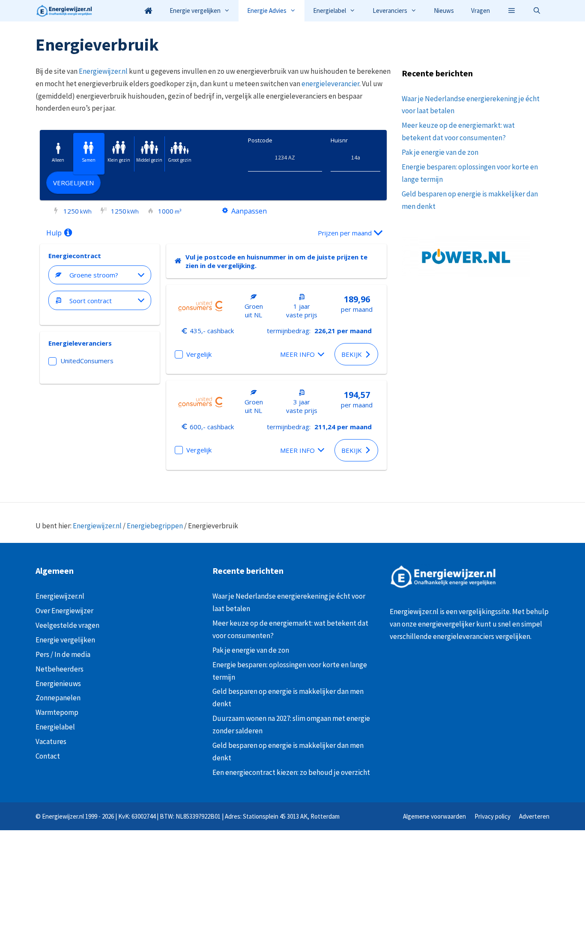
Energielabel (329, 10)
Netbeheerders (60, 669)
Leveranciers (390, 10)
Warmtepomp (57, 712)
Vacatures (51, 741)
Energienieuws (58, 683)
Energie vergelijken (195, 10)
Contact (48, 756)
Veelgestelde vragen (67, 625)
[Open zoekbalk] (536, 10)
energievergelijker (446, 624)
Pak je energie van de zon (440, 152)
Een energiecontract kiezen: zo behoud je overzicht (291, 772)
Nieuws (444, 10)
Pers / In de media (63, 654)
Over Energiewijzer (64, 610)
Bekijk (351, 354)
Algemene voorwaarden (434, 816)
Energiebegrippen (155, 525)
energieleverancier (330, 83)
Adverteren (534, 816)
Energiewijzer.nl (103, 71)
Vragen (480, 10)
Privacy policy (492, 816)
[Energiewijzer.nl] (66, 10)
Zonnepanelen (58, 697)
